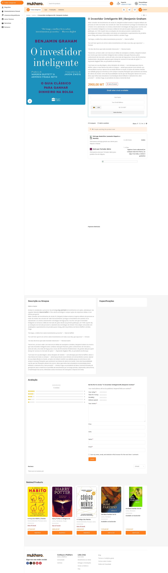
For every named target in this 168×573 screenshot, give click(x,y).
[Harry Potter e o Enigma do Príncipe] (62, 502)
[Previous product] (142, 15)
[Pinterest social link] (40, 563)
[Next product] (146, 15)
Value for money (93, 395)
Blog (99, 555)
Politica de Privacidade (104, 564)
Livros (34, 15)
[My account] (124, 9)
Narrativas (59, 521)
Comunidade (60, 560)
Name (90, 439)
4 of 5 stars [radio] (104, 392)
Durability (91, 397)
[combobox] (96, 107)
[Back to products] (144, 15)
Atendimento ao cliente (84, 560)
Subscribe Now (117, 112)
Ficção (65, 521)
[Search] (111, 3)
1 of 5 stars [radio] (100, 392)
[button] (111, 533)
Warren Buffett (44, 312)
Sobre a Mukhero (62, 557)
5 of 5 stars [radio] (106, 392)
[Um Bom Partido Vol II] (111, 500)
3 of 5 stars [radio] (103, 392)
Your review (92, 403)
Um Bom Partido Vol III (133, 508)
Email (90, 447)
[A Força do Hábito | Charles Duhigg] (38, 502)
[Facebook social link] (138, 123)
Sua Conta (81, 557)
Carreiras (59, 563)
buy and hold (62, 310)
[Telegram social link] (146, 123)
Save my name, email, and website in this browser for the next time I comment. (114, 454)
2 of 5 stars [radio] (101, 392)
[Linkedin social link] (142, 123)
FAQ (79, 569)
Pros (89, 424)
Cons (89, 431)
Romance (108, 517)
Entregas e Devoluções (84, 563)
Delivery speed (93, 400)
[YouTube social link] (37, 563)
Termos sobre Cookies (104, 561)
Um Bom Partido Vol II (108, 514)
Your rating (92, 392)
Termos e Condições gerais (106, 558)
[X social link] (140, 123)
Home (28, 15)
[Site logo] (35, 3)
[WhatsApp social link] (144, 123)
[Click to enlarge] (30, 101)
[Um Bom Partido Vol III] (136, 497)
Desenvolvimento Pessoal (35, 521)
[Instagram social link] (34, 563)
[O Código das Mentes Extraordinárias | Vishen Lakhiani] (87, 502)
